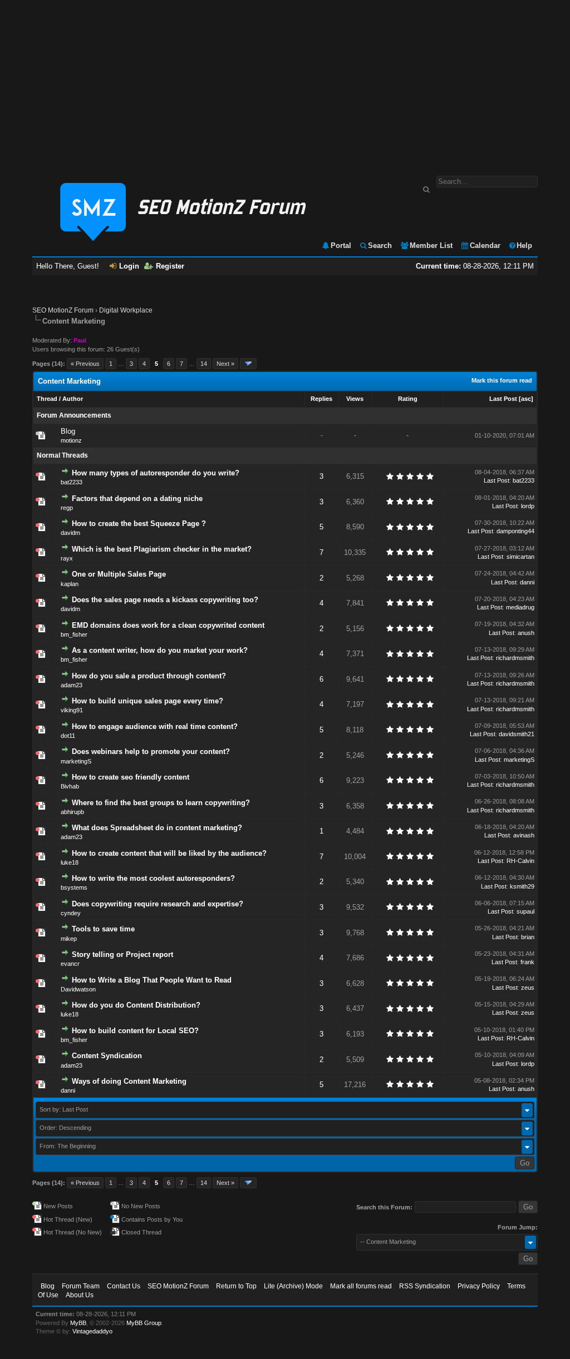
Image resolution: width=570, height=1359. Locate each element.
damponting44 (515, 531)
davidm (70, 532)
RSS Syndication (424, 1286)
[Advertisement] (285, 82)
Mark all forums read (361, 1286)
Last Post (503, 398)
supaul (525, 911)
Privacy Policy (479, 1286)
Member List (431, 245)
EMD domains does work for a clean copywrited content (168, 625)
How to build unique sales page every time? (147, 701)
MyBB (78, 1323)
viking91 (72, 710)
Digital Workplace (126, 310)
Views (354, 398)
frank (527, 962)
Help (524, 245)
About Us (80, 1295)
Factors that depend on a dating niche (137, 498)
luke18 (69, 862)
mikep (69, 938)
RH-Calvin (520, 860)
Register (170, 266)
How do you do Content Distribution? (136, 1005)
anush (526, 632)
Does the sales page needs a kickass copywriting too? (165, 600)
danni (527, 582)
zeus (527, 987)
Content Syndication (107, 1056)
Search (380, 245)
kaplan (69, 584)
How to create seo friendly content (130, 777)
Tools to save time (103, 929)
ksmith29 (522, 886)
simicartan (520, 556)
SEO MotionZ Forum (63, 310)
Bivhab (70, 786)
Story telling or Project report (122, 954)
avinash (523, 835)
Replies (321, 398)
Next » (225, 363)
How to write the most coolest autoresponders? (153, 878)
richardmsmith (515, 657)
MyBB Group (143, 1323)
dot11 (68, 735)
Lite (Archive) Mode (293, 1286)
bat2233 (71, 482)
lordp (527, 506)
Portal (341, 245)
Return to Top (236, 1286)
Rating (407, 398)
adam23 (71, 685)
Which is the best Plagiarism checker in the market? (162, 549)
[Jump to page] (248, 363)
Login (129, 266)
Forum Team (81, 1286)
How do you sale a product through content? (149, 676)
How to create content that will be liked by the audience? (169, 853)
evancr (70, 963)
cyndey (71, 913)
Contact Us (123, 1286)
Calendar (485, 245)
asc (526, 398)
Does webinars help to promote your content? (151, 751)
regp (67, 507)
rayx (67, 558)
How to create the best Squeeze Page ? (139, 523)
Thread (47, 398)
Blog (68, 431)
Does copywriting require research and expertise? (157, 904)
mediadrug (520, 607)
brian (527, 937)
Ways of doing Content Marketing (129, 1081)
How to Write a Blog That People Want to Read (152, 980)
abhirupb (72, 812)
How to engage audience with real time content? (155, 726)
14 (203, 363)
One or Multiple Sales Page (119, 574)
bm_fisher (74, 634)
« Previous (85, 363)
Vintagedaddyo (92, 1331)
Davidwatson (78, 989)
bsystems (74, 887)
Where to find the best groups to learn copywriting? (161, 802)
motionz (71, 440)
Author (72, 398)
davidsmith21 (516, 734)
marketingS (76, 761)
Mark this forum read (501, 380)
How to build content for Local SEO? (135, 1030)
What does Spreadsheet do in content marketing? (157, 828)
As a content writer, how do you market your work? (160, 650)
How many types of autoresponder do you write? (155, 473)
